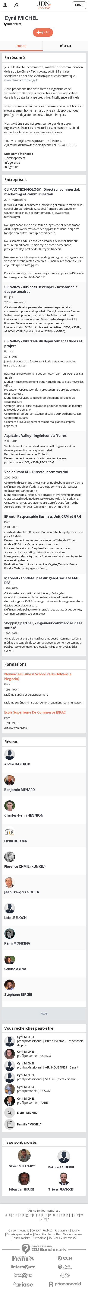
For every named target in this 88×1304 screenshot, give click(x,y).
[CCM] (65, 1258)
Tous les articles (21, 1238)
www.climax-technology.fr (21, 80)
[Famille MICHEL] (9, 1124)
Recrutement (62, 1230)
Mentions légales (72, 1234)
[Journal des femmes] (23, 1258)
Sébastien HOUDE (21, 1189)
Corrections (39, 1238)
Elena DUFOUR (15, 841)
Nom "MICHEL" (27, 1113)
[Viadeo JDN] (65, 1275)
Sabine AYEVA (15, 969)
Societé (76, 1230)
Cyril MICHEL (26, 1037)
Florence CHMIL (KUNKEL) (24, 866)
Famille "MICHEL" (29, 1124)
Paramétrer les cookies (47, 1234)
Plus (44, 1013)
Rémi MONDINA (17, 943)
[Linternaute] (23, 1267)
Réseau (65, 46)
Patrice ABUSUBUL (61, 1167)
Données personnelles (19, 1234)
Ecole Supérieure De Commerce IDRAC (35, 712)
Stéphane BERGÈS (18, 994)
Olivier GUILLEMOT (22, 1166)
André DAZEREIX (17, 764)
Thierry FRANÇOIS (60, 1189)
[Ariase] (23, 1284)
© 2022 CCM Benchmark (62, 1238)
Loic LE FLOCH (15, 917)
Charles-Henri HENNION (23, 815)
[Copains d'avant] (23, 1275)
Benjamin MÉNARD (19, 789)
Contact (35, 1230)
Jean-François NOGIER (21, 892)
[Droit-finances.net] (65, 1267)
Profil (21, 46)
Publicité (47, 1230)
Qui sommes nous (18, 1230)
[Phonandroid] (65, 1284)
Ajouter (45, 32)
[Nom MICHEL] (9, 1112)
